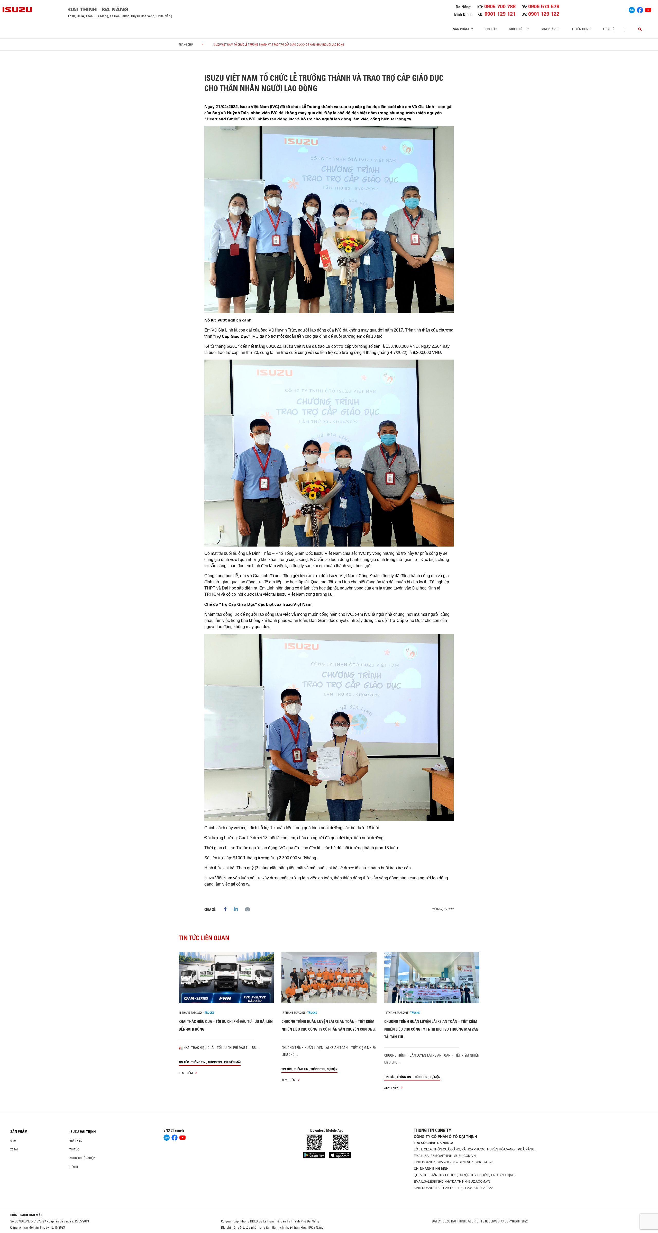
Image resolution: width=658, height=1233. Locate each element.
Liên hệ (608, 29)
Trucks (209, 1012)
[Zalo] (632, 9)
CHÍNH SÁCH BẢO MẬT (26, 1215)
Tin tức (491, 29)
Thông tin (198, 1062)
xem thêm (186, 1073)
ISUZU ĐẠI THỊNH (82, 1131)
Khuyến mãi (232, 1062)
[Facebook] (640, 9)
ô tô (13, 1140)
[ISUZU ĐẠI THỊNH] (17, 9)
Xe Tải (14, 1149)
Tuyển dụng (581, 29)
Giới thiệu (76, 1140)
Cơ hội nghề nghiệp (82, 1158)
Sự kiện (332, 1069)
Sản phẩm (19, 1131)
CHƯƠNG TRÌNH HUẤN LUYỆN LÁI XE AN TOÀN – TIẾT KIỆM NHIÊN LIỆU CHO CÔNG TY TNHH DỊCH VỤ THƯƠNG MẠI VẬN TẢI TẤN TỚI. (431, 1029)
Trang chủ (186, 44)
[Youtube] (648, 9)
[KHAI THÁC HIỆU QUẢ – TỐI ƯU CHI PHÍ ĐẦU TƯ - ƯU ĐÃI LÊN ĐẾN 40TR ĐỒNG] (226, 977)
